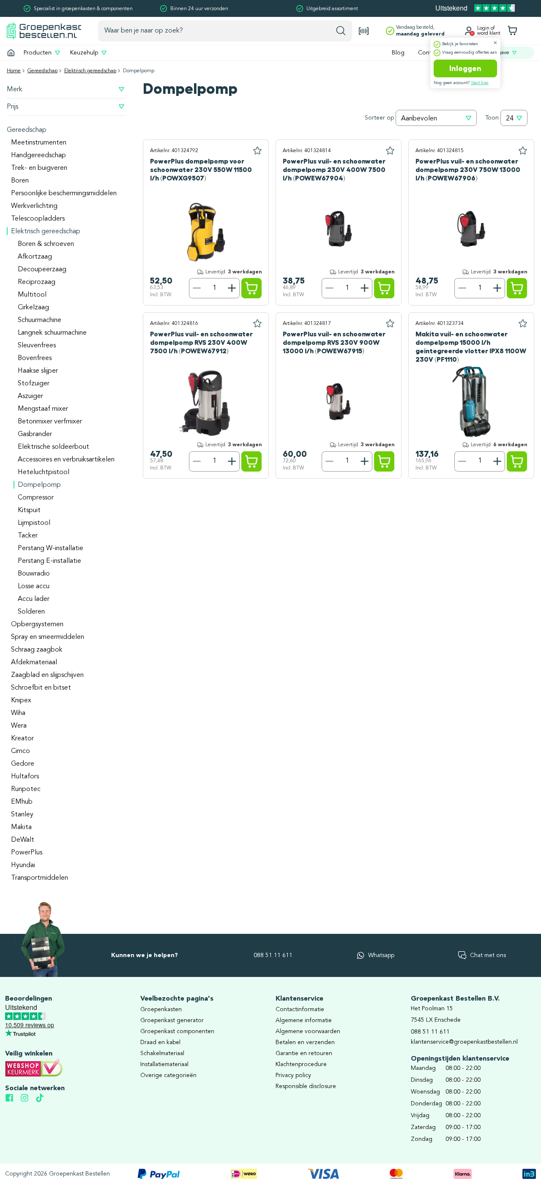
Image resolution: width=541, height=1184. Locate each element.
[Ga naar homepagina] (11, 53)
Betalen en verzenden (305, 1042)
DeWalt (22, 840)
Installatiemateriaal (164, 1064)
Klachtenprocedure (301, 1064)
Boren (20, 180)
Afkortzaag (35, 257)
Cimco (20, 751)
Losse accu (33, 586)
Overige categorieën (168, 1075)
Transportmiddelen (39, 878)
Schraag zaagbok (37, 650)
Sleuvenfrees (37, 345)
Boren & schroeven (46, 244)
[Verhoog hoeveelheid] (232, 288)
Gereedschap (42, 71)
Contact (429, 53)
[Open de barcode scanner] (364, 31)
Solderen (31, 611)
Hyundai (23, 865)
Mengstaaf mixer (43, 409)
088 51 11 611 (273, 955)
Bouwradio (34, 573)
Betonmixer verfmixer (50, 421)
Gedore (22, 764)
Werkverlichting (34, 206)
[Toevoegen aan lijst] (257, 151)
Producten (38, 53)
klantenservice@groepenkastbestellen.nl (464, 1042)
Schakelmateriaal (162, 1053)
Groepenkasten (161, 1009)
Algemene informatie (304, 1020)
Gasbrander (35, 434)
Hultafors (25, 776)
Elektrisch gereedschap (90, 71)
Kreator (22, 738)
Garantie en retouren (304, 1053)
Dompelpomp (39, 485)
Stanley (22, 814)
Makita (21, 827)
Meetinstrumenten (38, 142)
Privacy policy (293, 1075)
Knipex (21, 700)
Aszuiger (30, 396)
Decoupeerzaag (42, 269)
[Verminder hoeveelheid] (196, 288)
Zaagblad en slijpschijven (47, 675)
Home (14, 71)
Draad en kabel (160, 1042)
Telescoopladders (38, 219)
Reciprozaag (36, 282)
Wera (19, 726)
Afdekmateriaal (34, 662)
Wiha (18, 713)
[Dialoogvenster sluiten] (495, 43)
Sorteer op (379, 118)
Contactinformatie (300, 1009)
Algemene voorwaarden (308, 1031)
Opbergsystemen (37, 624)
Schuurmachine (39, 320)
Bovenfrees (35, 358)
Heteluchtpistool (43, 472)
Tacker (28, 535)
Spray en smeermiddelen (47, 637)
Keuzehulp (84, 53)
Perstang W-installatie (50, 548)
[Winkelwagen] (512, 31)
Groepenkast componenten (177, 1031)
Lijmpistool (34, 523)
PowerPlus (26, 852)
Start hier (480, 83)
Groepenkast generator (172, 1020)
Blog (398, 53)
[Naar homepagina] (44, 30)
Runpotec (26, 789)
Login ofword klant (488, 31)
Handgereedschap (38, 155)
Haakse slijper (38, 371)
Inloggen (465, 68)
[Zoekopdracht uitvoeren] (341, 30)
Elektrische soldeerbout (53, 447)
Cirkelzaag (33, 307)
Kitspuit (29, 510)
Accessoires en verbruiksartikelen (66, 459)
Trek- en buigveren (39, 168)
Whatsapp (381, 955)
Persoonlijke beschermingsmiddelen (64, 193)
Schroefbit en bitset (41, 688)
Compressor (36, 497)
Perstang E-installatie (49, 561)
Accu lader (33, 599)
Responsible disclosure (306, 1086)
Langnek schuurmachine (52, 333)
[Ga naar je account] (469, 31)
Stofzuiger (33, 383)
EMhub (22, 802)
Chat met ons (488, 955)
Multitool (32, 295)
